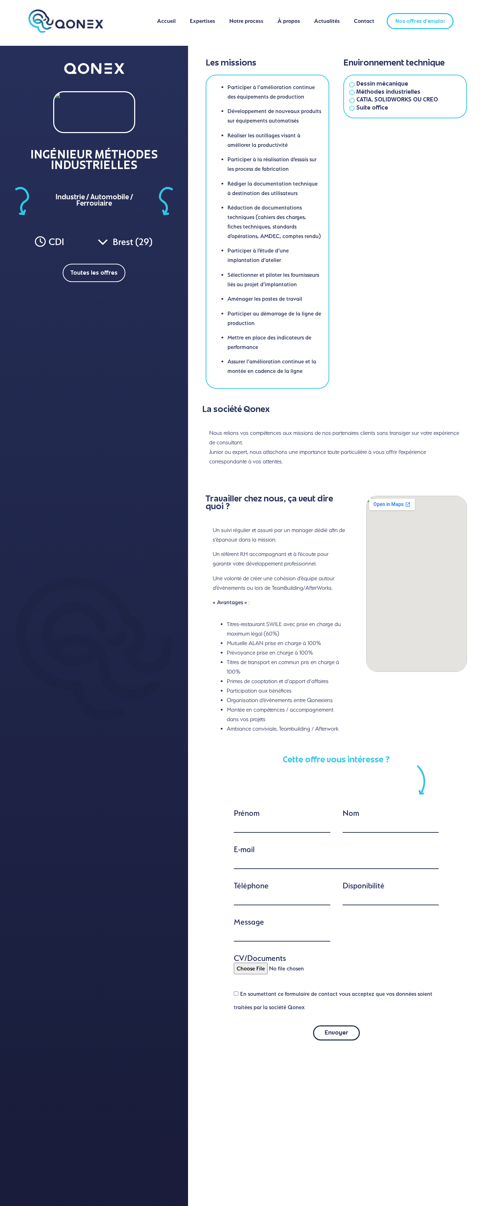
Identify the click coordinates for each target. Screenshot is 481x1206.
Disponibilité (364, 885)
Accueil (166, 21)
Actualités (327, 21)
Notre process (246, 21)
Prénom (247, 813)
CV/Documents (260, 958)
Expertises (202, 21)
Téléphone (251, 885)
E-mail (244, 849)
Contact (364, 21)
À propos (288, 21)
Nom (351, 813)
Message (249, 922)
